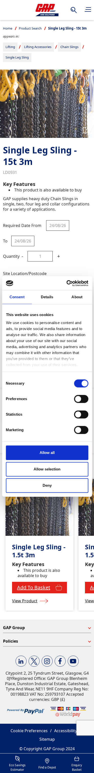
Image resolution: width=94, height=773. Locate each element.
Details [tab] (47, 297)
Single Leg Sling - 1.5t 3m (38, 551)
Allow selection (47, 469)
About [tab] (76, 297)
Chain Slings (69, 47)
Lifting (10, 47)
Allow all (47, 452)
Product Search (30, 28)
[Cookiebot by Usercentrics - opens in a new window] (67, 283)
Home (7, 28)
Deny (47, 485)
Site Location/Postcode (25, 273)
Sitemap (47, 739)
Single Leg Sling (17, 57)
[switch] (81, 399)
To (5, 241)
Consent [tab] (17, 297)
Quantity (11, 256)
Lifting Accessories (37, 47)
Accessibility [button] (65, 730)
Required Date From (22, 225)
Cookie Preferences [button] (29, 730)
